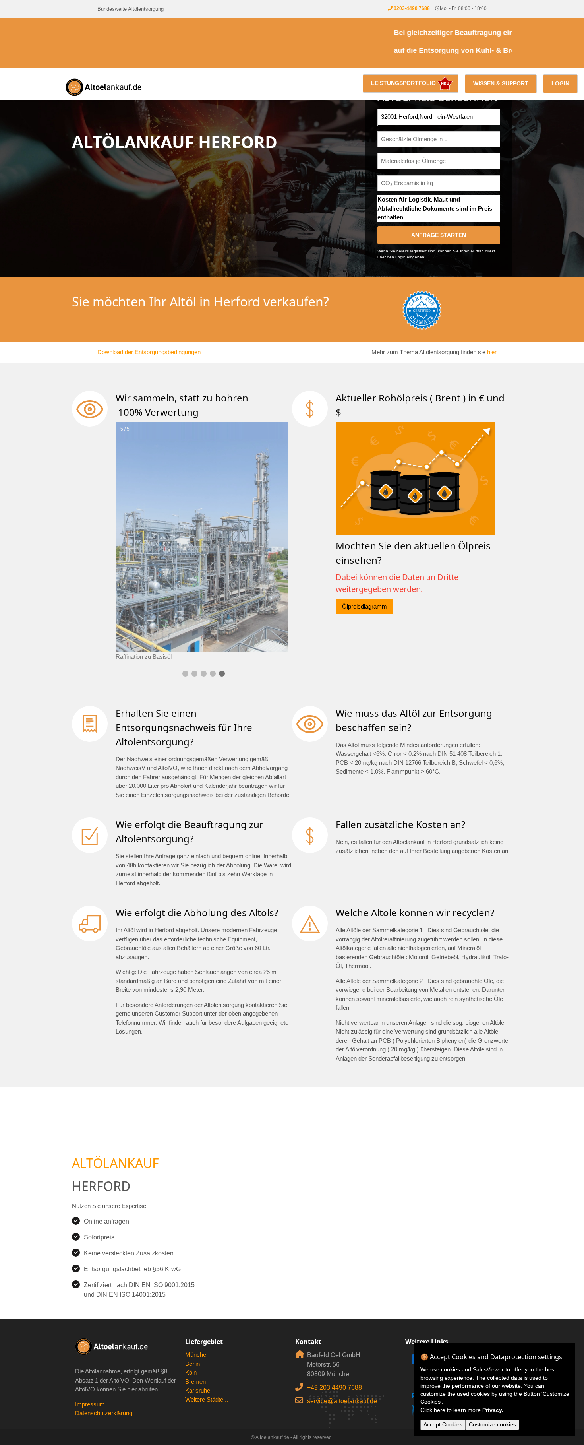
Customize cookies (492, 1425)
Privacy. (492, 1410)
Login (560, 83)
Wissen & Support (500, 83)
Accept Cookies (442, 1425)
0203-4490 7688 (412, 8)
